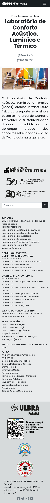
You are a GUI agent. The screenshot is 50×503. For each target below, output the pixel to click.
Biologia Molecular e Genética (17, 364)
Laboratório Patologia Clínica (16, 245)
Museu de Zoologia (11, 248)
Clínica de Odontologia (13, 327)
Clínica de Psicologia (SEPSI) (16, 330)
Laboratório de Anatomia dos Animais (21, 230)
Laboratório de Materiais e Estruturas (20, 296)
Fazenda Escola (9, 224)
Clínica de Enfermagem (13, 324)
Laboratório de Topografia (15, 305)
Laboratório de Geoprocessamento (20, 293)
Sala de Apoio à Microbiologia (17, 391)
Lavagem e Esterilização (14, 382)
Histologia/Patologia (12, 379)
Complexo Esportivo (14, 253)
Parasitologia (8, 388)
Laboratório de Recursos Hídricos (18, 299)
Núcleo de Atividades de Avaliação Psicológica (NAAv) (19, 338)
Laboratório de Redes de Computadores (22, 270)
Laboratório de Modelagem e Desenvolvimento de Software (17, 266)
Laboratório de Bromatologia (16, 236)
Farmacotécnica (10, 373)
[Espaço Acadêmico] (14, 3)
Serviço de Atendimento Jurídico (18, 316)
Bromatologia (9, 366)
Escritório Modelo (10, 278)
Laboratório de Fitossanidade (17, 239)
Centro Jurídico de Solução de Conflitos (22, 313)
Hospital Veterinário (11, 226)
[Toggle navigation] (44, 3)
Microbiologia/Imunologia (15, 385)
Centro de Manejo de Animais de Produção (23, 220)
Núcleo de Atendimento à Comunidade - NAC (24, 346)
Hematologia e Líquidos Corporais (19, 376)
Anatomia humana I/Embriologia (18, 355)
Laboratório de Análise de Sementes (20, 233)
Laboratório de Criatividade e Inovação (21, 261)
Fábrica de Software (12, 258)
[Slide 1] (22, 85)
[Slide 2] (27, 85)
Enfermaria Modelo (11, 370)
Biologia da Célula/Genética (16, 361)
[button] (5, 78)
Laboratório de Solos (12, 302)
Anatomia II (7, 357)
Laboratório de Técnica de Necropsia (20, 242)
